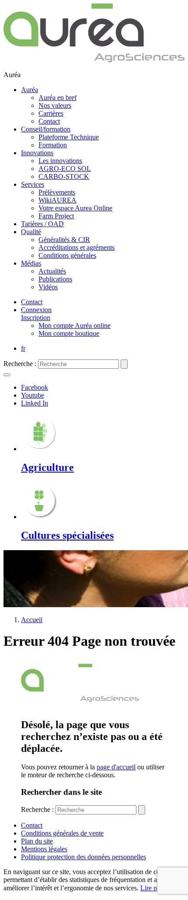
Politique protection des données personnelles (83, 857)
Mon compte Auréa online (74, 325)
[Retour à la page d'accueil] (94, 60)
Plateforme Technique (68, 137)
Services (32, 184)
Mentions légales (44, 849)
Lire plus (152, 888)
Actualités (52, 271)
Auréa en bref (57, 97)
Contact (49, 121)
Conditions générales (67, 255)
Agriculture (47, 467)
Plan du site (37, 841)
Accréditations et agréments (76, 247)
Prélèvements (56, 192)
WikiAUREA (57, 200)
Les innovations (60, 160)
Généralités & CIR (64, 239)
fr (23, 348)
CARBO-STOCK (63, 176)
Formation (52, 145)
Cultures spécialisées (67, 535)
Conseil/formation (45, 129)
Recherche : (19, 363)
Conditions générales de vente (62, 833)
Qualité (31, 231)
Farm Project (56, 216)
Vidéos (48, 287)
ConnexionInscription (36, 313)
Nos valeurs (54, 105)
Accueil (31, 619)
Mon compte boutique (68, 333)
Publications (55, 279)
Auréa (29, 89)
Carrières (50, 113)
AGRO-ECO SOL (64, 168)
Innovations (37, 153)
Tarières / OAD (42, 224)
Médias (31, 263)
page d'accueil (116, 767)
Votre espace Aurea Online (75, 208)
